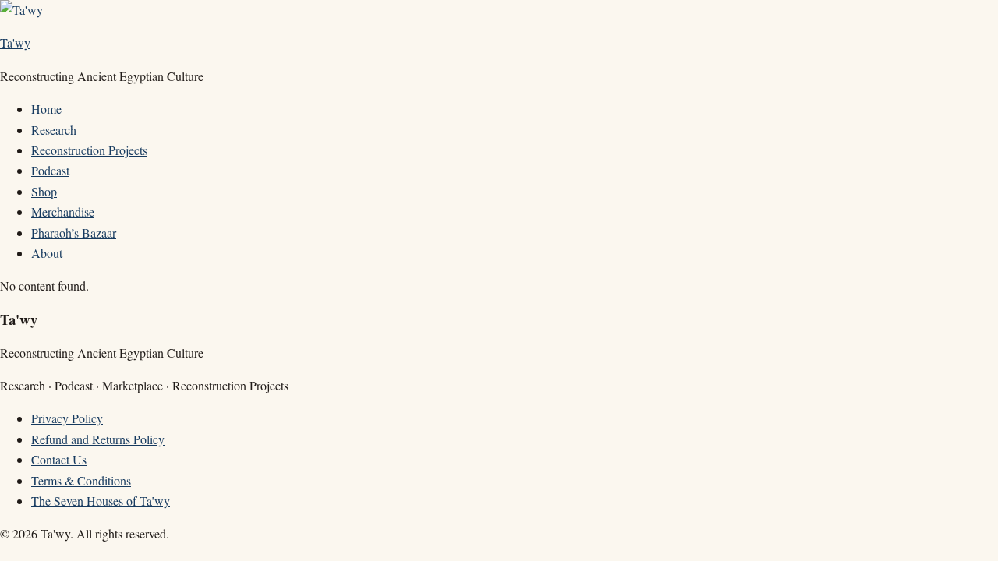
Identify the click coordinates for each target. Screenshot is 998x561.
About (46, 253)
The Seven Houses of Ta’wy (100, 500)
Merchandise (62, 211)
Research (53, 130)
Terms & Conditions (81, 480)
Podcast (50, 170)
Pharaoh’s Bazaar (73, 232)
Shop (44, 191)
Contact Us (59, 459)
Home (46, 109)
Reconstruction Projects (89, 150)
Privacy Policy (67, 418)
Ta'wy (15, 42)
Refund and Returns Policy (98, 439)
